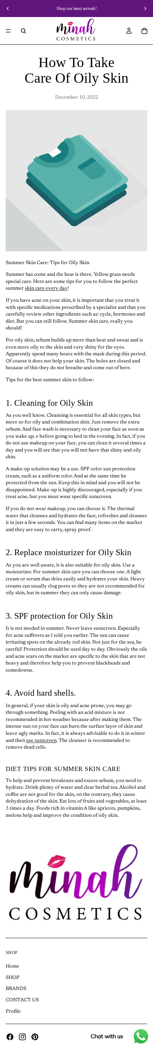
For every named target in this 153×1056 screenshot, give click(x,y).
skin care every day (46, 288)
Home (12, 966)
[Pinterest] (35, 1037)
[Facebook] (10, 1037)
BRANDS (16, 989)
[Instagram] (22, 1037)
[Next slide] (145, 8)
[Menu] (8, 31)
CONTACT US (22, 1000)
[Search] (23, 31)
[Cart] (144, 31)
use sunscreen (41, 740)
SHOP (13, 977)
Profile (13, 1011)
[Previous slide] (8, 8)
